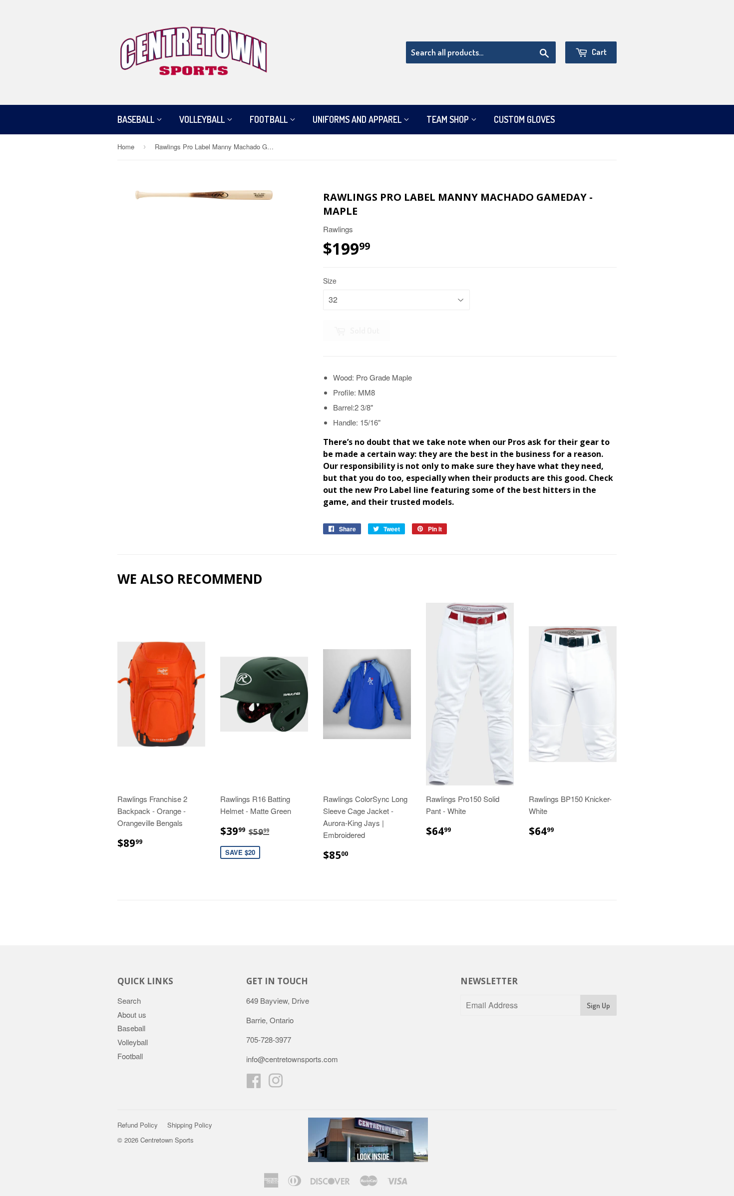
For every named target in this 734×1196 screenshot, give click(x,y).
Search (129, 1000)
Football (270, 119)
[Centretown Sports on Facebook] (253, 1083)
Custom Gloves (524, 119)
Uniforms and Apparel (358, 119)
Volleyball (203, 119)
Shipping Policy (189, 1125)
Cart (598, 51)
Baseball (136, 119)
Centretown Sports (167, 1140)
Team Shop (448, 119)
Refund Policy (137, 1125)
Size (330, 281)
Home (125, 146)
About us (131, 1014)
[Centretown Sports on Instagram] (275, 1083)
